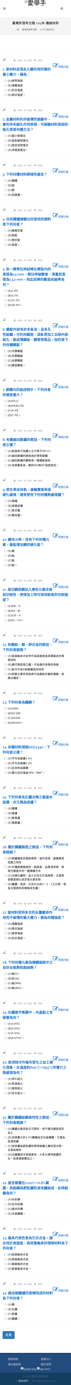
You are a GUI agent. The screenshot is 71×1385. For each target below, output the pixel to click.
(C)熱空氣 (15, 239)
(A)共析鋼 (15, 1199)
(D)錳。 (12, 565)
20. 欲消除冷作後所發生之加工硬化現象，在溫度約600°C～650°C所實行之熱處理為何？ (35, 1067)
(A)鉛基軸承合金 (19, 1254)
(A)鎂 (12, 550)
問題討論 (63, 66)
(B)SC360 (15, 713)
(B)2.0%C (15, 1028)
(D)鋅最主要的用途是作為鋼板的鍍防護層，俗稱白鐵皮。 (36, 675)
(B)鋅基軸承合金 (19, 1259)
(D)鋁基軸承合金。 (19, 1268)
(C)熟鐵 (14, 1313)
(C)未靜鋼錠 (17, 360)
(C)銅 (12, 190)
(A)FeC (15, 401)
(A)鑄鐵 (14, 180)
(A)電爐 (14, 500)
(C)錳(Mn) (16, 983)
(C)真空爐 (15, 510)
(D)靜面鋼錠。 (17, 365)
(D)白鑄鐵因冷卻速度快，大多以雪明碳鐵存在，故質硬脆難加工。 (35, 1156)
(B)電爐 (14, 813)
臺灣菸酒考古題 (29, 30)
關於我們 (46, 1364)
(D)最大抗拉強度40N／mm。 (26, 772)
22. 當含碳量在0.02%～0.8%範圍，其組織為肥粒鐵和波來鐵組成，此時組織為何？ (35, 1188)
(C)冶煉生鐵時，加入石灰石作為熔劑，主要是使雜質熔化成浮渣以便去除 (36, 877)
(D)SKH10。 (16, 722)
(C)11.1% (15, 300)
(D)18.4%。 (15, 305)
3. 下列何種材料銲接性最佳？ (27, 174)
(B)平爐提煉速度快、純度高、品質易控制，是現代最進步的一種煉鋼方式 (36, 868)
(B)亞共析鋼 (17, 1204)
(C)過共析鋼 (17, 1208)
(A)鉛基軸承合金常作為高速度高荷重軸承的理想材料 (36, 657)
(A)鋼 (12, 1304)
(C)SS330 (15, 717)
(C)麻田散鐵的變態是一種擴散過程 (30, 460)
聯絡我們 (23, 1381)
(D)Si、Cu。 (16, 620)
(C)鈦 (12, 560)
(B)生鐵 (14, 1309)
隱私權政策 (14, 1364)
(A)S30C (15, 708)
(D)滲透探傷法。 (18, 150)
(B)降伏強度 (17, 928)
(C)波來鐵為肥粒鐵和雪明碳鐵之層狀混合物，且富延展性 (36, 1147)
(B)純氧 (14, 235)
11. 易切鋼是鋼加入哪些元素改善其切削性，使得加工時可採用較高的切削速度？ (35, 595)
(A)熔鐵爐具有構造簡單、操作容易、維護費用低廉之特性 (36, 860)
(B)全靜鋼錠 (17, 355)
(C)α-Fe (14, 410)
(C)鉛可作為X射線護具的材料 (27, 669)
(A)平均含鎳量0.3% (21, 758)
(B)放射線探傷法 (19, 140)
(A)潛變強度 (17, 923)
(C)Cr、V (15, 615)
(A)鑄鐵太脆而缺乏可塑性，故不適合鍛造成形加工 (36, 1130)
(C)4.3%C (15, 1033)
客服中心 (46, 1359)
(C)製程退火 (17, 1088)
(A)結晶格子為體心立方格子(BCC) (30, 450)
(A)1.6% (14, 290)
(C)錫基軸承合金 (19, 1263)
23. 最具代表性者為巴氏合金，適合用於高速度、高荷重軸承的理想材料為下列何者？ (35, 1243)
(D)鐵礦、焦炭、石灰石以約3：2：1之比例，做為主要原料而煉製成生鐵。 (37, 886)
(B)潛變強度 (17, 85)
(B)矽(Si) (15, 978)
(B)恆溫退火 (17, 1083)
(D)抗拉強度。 (17, 938)
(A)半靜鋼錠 (17, 351)
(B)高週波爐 (17, 505)
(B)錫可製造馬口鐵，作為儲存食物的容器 (35, 664)
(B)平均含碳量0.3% (21, 763)
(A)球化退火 (17, 1078)
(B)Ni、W (15, 610)
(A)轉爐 (14, 808)
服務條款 (13, 1359)
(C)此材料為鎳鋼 (19, 767)
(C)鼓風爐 (15, 817)
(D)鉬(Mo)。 (16, 988)
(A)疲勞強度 (17, 80)
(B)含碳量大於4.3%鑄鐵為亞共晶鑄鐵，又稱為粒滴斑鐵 (36, 1139)
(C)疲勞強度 (17, 933)
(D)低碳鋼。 (15, 194)
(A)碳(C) (15, 973)
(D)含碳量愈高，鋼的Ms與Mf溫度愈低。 (33, 465)
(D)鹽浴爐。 (15, 515)
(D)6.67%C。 (16, 1037)
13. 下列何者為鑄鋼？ (21, 702)
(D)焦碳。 (14, 244)
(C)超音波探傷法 (19, 145)
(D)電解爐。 (15, 822)
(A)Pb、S (15, 606)
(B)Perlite (17, 405)
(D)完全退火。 (17, 1093)
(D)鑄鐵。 (14, 1318)
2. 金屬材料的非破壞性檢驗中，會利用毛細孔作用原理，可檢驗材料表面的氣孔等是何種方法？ (35, 124)
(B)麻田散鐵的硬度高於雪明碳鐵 (29, 455)
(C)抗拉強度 (17, 90)
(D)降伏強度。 (17, 94)
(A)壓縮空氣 (17, 230)
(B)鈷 (12, 555)
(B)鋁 (12, 185)
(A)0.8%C (15, 1023)
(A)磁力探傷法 (18, 135)
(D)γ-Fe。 (14, 415)
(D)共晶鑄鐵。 (17, 1213)
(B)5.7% (14, 295)
